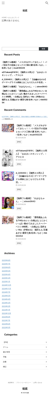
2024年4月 (6, 299)
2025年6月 (6, 267)
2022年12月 (6, 313)
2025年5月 (6, 271)
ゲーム (5, 347)
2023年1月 (6, 310)
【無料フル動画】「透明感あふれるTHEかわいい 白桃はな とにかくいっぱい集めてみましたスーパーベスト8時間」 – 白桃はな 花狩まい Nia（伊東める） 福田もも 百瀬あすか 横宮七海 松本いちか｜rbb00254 (24, 97)
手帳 (4, 357)
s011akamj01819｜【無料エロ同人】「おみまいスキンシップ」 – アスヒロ (31, 153)
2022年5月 (6, 327)
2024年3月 (6, 303)
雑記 (4, 367)
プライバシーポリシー (23, 382)
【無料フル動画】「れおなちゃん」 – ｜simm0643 (24, 86)
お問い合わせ (37, 382)
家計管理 (6, 352)
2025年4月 (6, 274)
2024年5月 (6, 296)
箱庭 (25, 10)
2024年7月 (6, 292)
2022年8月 (6, 317)
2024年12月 (6, 285)
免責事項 (11, 382)
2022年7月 (6, 320)
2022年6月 (6, 324)
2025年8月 (6, 260)
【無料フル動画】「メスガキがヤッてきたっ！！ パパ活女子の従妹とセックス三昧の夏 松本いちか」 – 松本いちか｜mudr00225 (24, 65)
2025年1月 (6, 281)
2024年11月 (6, 289)
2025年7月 (6, 264)
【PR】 (6, 342)
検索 (43, 49)
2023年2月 (6, 306)
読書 (4, 362)
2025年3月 (6, 278)
